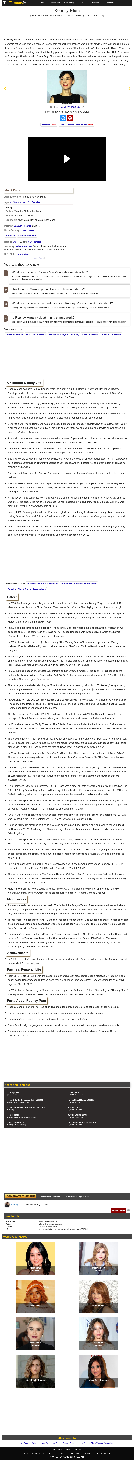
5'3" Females (34, 241)
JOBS (109, 1453)
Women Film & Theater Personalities (79, 583)
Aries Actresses (90, 334)
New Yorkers (23, 254)
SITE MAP (47, 1453)
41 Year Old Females (30, 202)
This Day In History (32, 1453)
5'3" (15, 241)
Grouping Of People (63, 1450)
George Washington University (64, 334)
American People (14, 334)
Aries (80, 107)
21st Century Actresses (68, 1443)
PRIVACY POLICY (75, 1453)
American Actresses (111, 334)
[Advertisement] (51, 28)
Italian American (24, 246)
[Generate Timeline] (20, 1196)
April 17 (65, 107)
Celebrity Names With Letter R (44, 1443)
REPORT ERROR (118, 1210)
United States (27, 230)
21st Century (25, 1443)
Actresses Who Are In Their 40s (42, 583)
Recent (77, 1450)
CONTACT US (90, 1453)
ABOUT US (102, 1453)
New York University (36, 334)
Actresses (46, 124)
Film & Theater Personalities (74, 124)
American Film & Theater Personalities (27, 589)
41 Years (14, 202)
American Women (27, 235)
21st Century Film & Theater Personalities (97, 1443)
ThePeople (18, 3)
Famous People (58, 1457)
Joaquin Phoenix (22, 225)
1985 (73, 107)
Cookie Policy (60, 1453)
